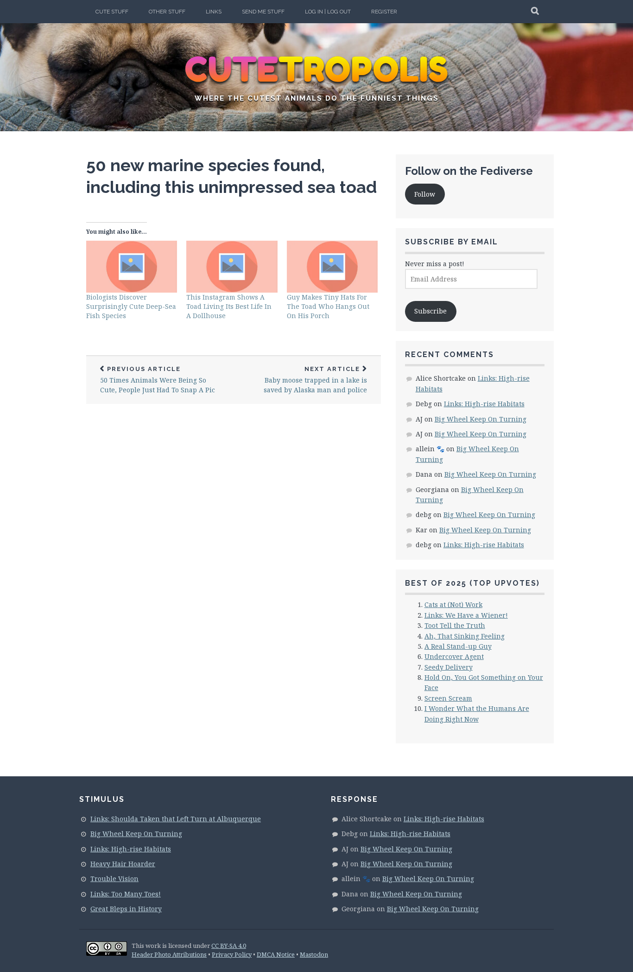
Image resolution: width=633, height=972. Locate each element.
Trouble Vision (114, 878)
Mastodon (314, 954)
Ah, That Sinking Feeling (464, 636)
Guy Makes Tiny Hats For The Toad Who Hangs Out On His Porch (328, 306)
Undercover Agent (454, 656)
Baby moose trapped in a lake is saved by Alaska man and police (315, 379)
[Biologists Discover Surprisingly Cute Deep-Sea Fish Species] (131, 267)
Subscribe (430, 311)
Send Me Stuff (263, 11)
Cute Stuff (111, 11)
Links (214, 11)
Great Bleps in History (126, 908)
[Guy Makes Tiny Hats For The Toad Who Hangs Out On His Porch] (332, 267)
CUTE (317, 69)
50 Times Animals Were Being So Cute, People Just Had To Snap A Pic (157, 379)
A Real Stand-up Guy (458, 646)
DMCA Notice (276, 954)
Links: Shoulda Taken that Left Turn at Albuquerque (175, 818)
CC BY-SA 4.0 (228, 945)
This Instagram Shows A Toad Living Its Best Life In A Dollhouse (229, 306)
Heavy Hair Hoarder (122, 863)
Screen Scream (448, 698)
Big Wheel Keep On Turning (480, 419)
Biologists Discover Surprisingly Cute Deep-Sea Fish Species (131, 306)
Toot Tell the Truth (454, 625)
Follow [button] (424, 194)
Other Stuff (167, 11)
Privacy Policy (232, 954)
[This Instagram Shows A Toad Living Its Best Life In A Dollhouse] (231, 267)
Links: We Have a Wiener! (466, 615)
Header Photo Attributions (169, 954)
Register (384, 11)
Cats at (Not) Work (453, 604)
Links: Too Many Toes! (125, 893)
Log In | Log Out (328, 11)
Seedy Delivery (448, 667)
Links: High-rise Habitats (484, 403)
